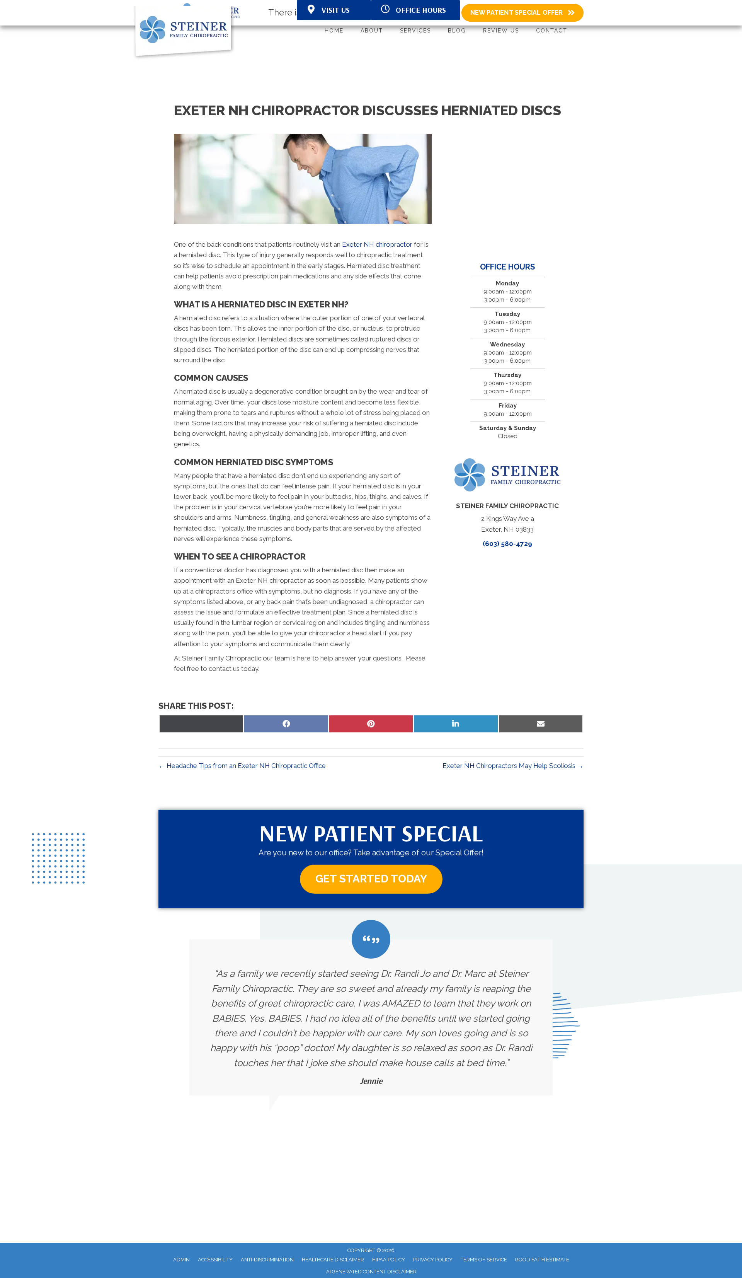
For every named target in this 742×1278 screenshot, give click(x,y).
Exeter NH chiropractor (377, 244)
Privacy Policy (433, 1260)
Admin (181, 1260)
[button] (371, 879)
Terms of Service (484, 1260)
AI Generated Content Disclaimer (371, 1272)
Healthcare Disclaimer (333, 1260)
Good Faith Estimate (542, 1260)
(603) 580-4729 (507, 544)
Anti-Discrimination (267, 1260)
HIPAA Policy (388, 1260)
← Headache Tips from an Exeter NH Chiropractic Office (242, 766)
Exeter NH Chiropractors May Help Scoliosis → (513, 766)
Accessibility (215, 1260)
